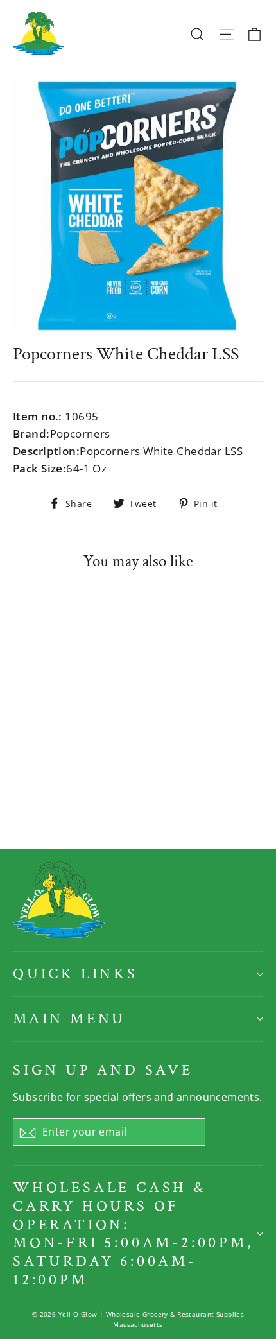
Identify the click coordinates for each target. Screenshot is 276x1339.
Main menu (69, 1018)
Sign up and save (103, 1070)
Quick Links (75, 973)
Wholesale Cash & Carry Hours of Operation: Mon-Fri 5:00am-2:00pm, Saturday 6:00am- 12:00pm (133, 1233)
